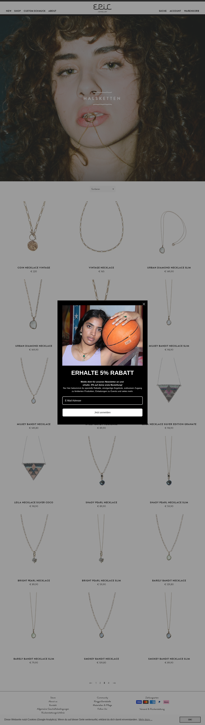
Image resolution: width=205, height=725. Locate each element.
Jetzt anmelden (102, 412)
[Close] (144, 304)
